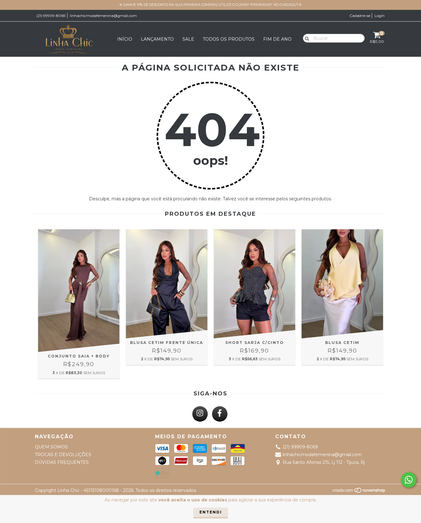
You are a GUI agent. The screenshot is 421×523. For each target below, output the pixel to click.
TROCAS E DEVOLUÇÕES (63, 454)
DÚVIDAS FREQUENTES (62, 462)
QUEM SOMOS (51, 447)
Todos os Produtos (229, 39)
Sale (188, 39)
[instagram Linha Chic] (200, 414)
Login (379, 15)
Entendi (210, 512)
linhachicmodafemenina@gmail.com (103, 15)
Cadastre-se (359, 15)
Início (124, 39)
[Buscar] (305, 37)
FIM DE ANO (277, 39)
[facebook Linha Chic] (219, 414)
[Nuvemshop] (359, 492)
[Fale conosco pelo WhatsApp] (408, 480)
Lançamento (157, 39)
